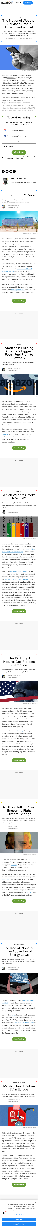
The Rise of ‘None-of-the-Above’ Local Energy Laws (19, 951)
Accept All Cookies (19, 1224)
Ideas (19, 804)
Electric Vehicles (19, 1083)
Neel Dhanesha (11, 39)
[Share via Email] (10, 171)
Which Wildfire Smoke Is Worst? (19, 497)
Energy (19, 344)
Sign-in (18, 3)
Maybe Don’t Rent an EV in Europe (19, 1088)
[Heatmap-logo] (7, 2)
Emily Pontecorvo (14, 368)
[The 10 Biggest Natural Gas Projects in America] (19, 691)
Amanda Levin (12, 827)
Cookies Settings (19, 1215)
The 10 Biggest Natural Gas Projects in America (19, 661)
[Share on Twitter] (7, 171)
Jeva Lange (11, 511)
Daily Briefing (19, 192)
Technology (19, 17)
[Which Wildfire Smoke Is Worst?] (19, 527)
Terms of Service (27, 157)
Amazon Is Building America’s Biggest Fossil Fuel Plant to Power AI (19, 353)
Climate (18, 491)
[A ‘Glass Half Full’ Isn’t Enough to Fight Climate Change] (19, 842)
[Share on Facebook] (3, 171)
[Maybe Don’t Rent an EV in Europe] (19, 1116)
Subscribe (28, 2)
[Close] (36, 1202)
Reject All (19, 1219)
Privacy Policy (19, 158)
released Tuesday (16, 731)
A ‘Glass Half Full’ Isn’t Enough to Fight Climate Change (19, 810)
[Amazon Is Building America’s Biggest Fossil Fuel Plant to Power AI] (19, 384)
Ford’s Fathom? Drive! (19, 195)
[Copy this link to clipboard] (14, 171)
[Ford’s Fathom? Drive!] (19, 222)
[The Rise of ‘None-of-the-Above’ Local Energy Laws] (19, 983)
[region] (19, 1213)
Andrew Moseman (14, 1100)
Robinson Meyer (13, 206)
